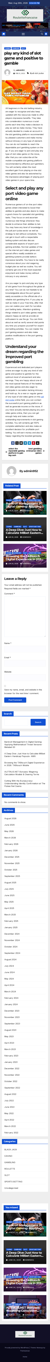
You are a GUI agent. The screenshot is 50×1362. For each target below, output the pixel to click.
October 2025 (10, 870)
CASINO (7, 48)
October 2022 (10, 1081)
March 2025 (10, 914)
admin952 (20, 70)
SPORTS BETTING (35, 500)
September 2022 (12, 1088)
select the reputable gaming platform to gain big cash (16, 452)
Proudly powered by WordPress (17, 1348)
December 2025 (11, 857)
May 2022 (9, 1113)
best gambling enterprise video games (34, 451)
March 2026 (10, 837)
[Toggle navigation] (23, 34)
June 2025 (9, 895)
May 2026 (9, 831)
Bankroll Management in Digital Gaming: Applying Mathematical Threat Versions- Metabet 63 (23, 744)
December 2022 (11, 1068)
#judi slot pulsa (37, 73)
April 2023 (9, 1043)
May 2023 (9, 1036)
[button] (42, 34)
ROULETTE (9, 1169)
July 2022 (9, 1100)
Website (7, 672)
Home (25, 1357)
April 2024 (9, 985)
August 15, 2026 (16, 1232)
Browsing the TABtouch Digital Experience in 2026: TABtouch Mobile (24, 559)
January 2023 (10, 1062)
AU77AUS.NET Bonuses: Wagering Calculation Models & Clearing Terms (24, 1310)
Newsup (40, 1348)
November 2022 (12, 1075)
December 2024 (12, 934)
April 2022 (9, 1120)
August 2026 (10, 818)
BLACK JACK (10, 1149)
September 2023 (12, 1023)
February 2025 (11, 921)
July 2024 (9, 966)
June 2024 (9, 972)
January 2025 (10, 927)
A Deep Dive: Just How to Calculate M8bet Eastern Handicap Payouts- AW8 (24, 533)
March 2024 (10, 991)
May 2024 (9, 979)
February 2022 (11, 1132)
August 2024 (10, 959)
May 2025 (9, 902)
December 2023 (11, 1011)
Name (7, 643)
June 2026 (9, 825)
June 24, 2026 (14, 1287)
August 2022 (10, 1094)
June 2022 (9, 1107)
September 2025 (12, 876)
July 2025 (9, 889)
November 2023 (12, 1017)
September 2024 (12, 953)
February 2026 (11, 844)
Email (7, 657)
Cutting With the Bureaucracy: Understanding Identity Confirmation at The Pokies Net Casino (24, 783)
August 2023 (10, 1030)
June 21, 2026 (14, 1315)
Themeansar (25, 1351)
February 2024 (11, 998)
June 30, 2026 (14, 1260)
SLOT (23, 48)
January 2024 (11, 1004)
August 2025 (10, 882)
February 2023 (11, 1055)
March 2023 (10, 1049)
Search (8, 713)
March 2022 (10, 1126)
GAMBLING (15, 48)
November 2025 (12, 863)
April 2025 (9, 908)
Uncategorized (11, 1188)
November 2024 (12, 940)
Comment (9, 593)
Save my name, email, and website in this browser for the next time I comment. (23, 692)
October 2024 (10, 946)
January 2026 (11, 850)
